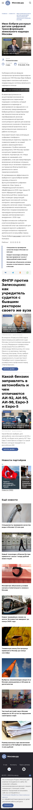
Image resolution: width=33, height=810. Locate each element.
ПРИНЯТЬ (8, 805)
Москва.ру (18, 2)
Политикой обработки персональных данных (16, 796)
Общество (7, 315)
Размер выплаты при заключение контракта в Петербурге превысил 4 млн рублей (16, 745)
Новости (7, 39)
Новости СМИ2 (7, 490)
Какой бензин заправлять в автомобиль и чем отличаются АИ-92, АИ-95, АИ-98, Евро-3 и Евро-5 (15, 391)
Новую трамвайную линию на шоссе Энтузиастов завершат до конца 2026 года (15, 619)
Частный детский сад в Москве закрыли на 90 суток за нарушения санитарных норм (16, 713)
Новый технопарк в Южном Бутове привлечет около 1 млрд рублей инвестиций (17, 257)
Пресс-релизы (25, 765)
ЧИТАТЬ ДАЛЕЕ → (10, 369)
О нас (5, 765)
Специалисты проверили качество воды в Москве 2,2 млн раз (17, 250)
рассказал (17, 236)
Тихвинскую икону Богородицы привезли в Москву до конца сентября (15, 651)
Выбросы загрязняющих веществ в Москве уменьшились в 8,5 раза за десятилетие (16, 682)
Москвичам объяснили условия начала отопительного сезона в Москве (19, 264)
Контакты (13, 765)
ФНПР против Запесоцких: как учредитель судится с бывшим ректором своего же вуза (16, 295)
